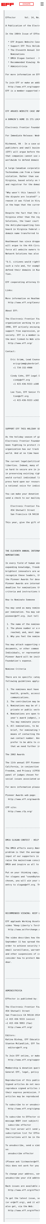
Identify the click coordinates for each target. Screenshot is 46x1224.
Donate (26, 4)
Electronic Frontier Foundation (8, 4)
